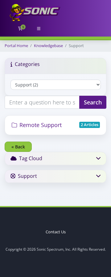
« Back (18, 147)
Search (93, 102)
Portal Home (16, 45)
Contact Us (56, 232)
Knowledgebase (48, 45)
